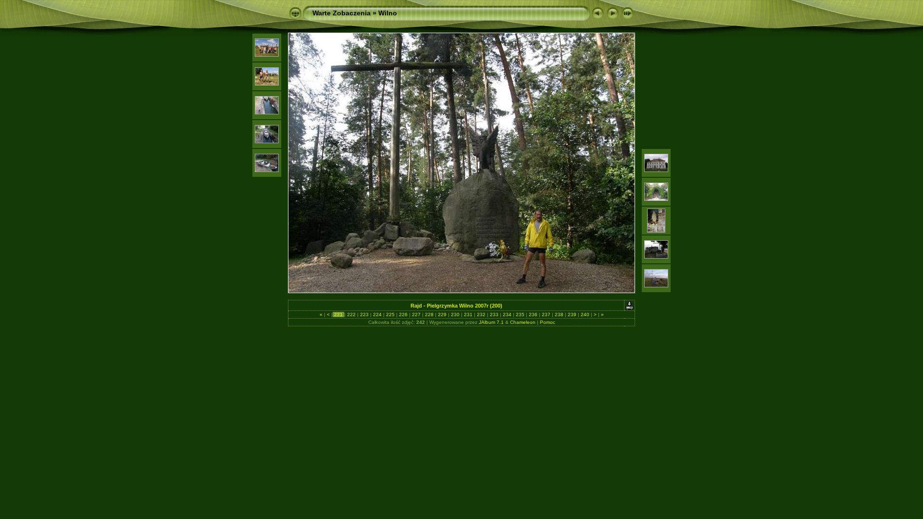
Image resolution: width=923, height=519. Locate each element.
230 (455, 314)
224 (377, 314)
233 (494, 314)
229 (442, 314)
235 (520, 314)
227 (416, 314)
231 (468, 314)
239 (572, 314)
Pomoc (547, 322)
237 (546, 314)
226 (403, 314)
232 (481, 314)
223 (364, 314)
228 (429, 314)
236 (533, 314)
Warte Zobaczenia (341, 13)
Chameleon (523, 322)
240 (585, 314)
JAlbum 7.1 (491, 322)
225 (390, 314)
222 (351, 314)
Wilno (387, 13)
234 (507, 314)
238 (559, 314)
